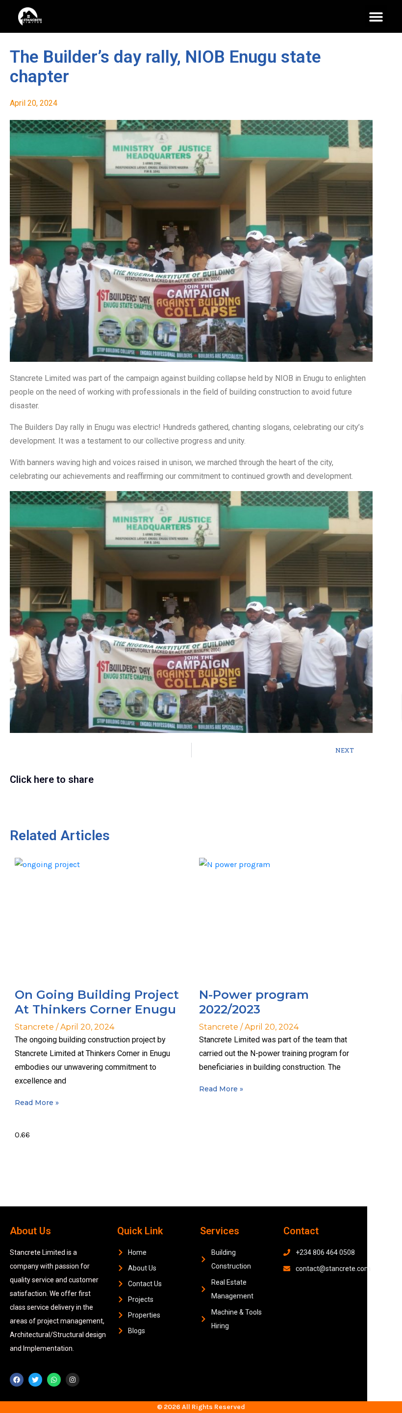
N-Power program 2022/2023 (254, 1002)
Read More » (37, 1102)
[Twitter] (35, 1380)
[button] (376, 16)
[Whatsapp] (54, 1380)
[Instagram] (72, 1380)
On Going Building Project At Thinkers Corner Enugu (97, 1002)
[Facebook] (17, 1380)
